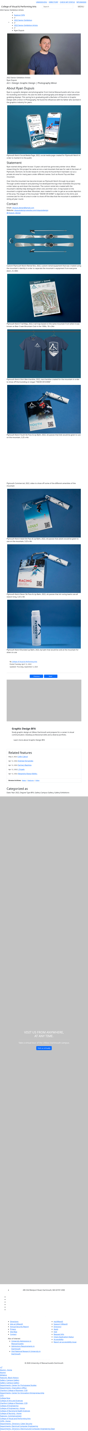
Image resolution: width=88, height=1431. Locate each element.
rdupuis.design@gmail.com (23, 208)
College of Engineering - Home (12, 1408)
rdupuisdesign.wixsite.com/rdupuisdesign (31, 210)
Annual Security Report (19, 1326)
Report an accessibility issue (65, 1342)
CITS (2, 1395)
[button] (44, 461)
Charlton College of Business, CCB (13, 1390)
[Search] (71, 7)
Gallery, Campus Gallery (9, 1380)
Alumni (3, 1372)
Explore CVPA (19, 15)
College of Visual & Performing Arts (24, 662)
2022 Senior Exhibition (23, 20)
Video (37, 780)
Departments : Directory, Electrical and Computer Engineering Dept (27, 1429)
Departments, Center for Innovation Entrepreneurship (22, 1393)
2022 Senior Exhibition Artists (26, 25)
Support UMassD (61, 1324)
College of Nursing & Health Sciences (15, 1411)
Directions (14, 1321)
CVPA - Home (5, 1421)
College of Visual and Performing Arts (15, 1418)
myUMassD (81, 2)
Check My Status (67, 2)
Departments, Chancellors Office (13, 1388)
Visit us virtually (44, 1048)
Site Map (13, 1332)
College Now (5, 1398)
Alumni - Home (6, 1370)
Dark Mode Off (44, 1360)
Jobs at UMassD (16, 1324)
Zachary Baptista (24, 765)
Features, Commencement (10, 1416)
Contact (13, 1334)
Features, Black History (9, 1377)
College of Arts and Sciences (11, 1400)
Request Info (59, 1334)
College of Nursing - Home (10, 1413)
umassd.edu (41, 2)
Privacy (13, 1329)
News (24, 780)
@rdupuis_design (14, 213)
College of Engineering (9, 1406)
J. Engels (21, 769)
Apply (56, 1329)
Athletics (3, 1375)
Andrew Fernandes (25, 761)
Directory (53, 2)
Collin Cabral (22, 756)
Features (31, 780)
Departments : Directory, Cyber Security (16, 1423)
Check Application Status (64, 1337)
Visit (55, 1332)
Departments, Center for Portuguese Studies (18, 1385)
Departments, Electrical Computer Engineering (19, 1426)
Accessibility (58, 1339)
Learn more (29, 740)
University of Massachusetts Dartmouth (42, 1286)
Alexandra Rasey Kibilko (28, 773)
